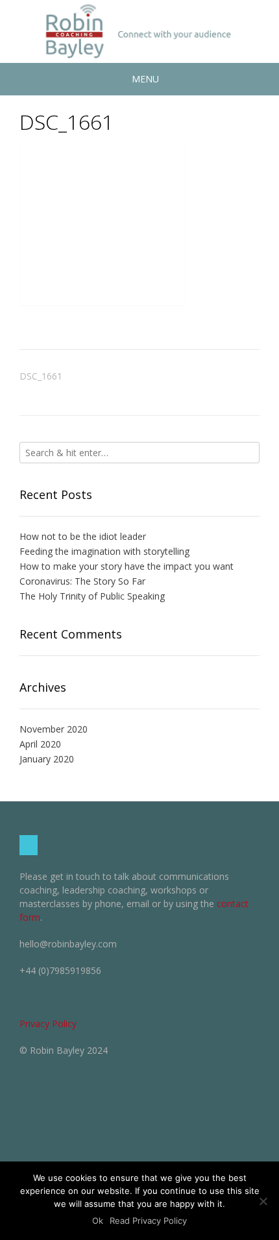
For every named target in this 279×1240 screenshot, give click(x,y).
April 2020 (40, 744)
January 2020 (46, 759)
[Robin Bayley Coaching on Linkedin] (28, 845)
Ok (97, 1220)
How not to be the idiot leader (82, 536)
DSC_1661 (40, 376)
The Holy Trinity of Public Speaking (92, 596)
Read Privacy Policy (148, 1220)
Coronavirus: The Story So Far (82, 581)
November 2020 (53, 729)
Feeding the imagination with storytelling (104, 551)
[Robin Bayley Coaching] (139, 31)
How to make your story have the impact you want (126, 566)
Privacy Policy (48, 1023)
